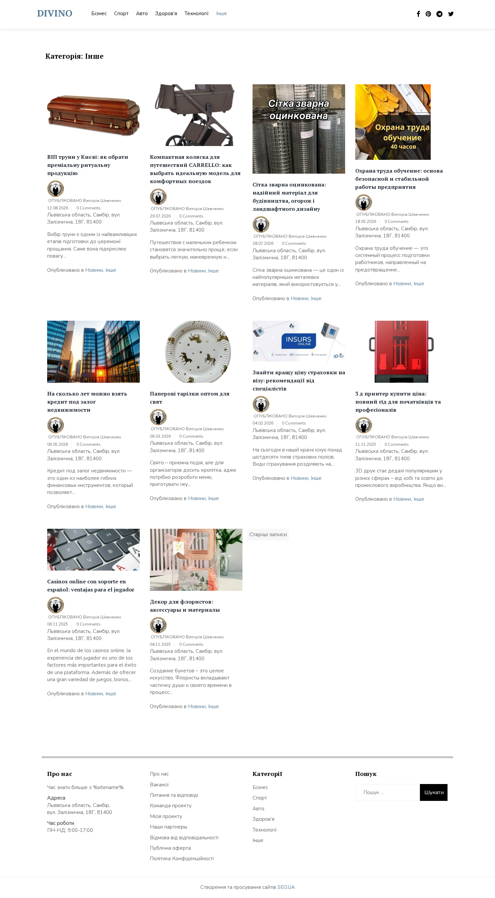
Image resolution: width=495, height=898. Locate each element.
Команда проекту (171, 805)
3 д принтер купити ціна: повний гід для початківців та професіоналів (398, 401)
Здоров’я (166, 13)
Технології (197, 13)
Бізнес (99, 13)
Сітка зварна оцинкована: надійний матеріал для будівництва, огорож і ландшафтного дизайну (289, 196)
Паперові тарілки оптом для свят (190, 397)
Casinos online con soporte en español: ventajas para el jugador (90, 585)
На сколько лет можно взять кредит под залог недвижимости (87, 401)
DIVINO (54, 13)
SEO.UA (286, 887)
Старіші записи (268, 534)
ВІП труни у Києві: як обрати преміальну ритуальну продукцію (87, 165)
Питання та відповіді (174, 795)
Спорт (121, 13)
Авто (142, 13)
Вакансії (159, 784)
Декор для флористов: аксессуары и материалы (185, 605)
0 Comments (88, 208)
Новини (94, 270)
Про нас (159, 774)
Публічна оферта (170, 848)
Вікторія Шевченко (102, 200)
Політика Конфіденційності (182, 858)
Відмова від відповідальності (184, 837)
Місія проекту (166, 816)
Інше (221, 13)
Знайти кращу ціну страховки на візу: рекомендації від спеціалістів (299, 380)
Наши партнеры (168, 826)
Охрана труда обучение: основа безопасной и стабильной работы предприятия (399, 179)
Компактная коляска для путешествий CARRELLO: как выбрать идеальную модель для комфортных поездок (195, 169)
